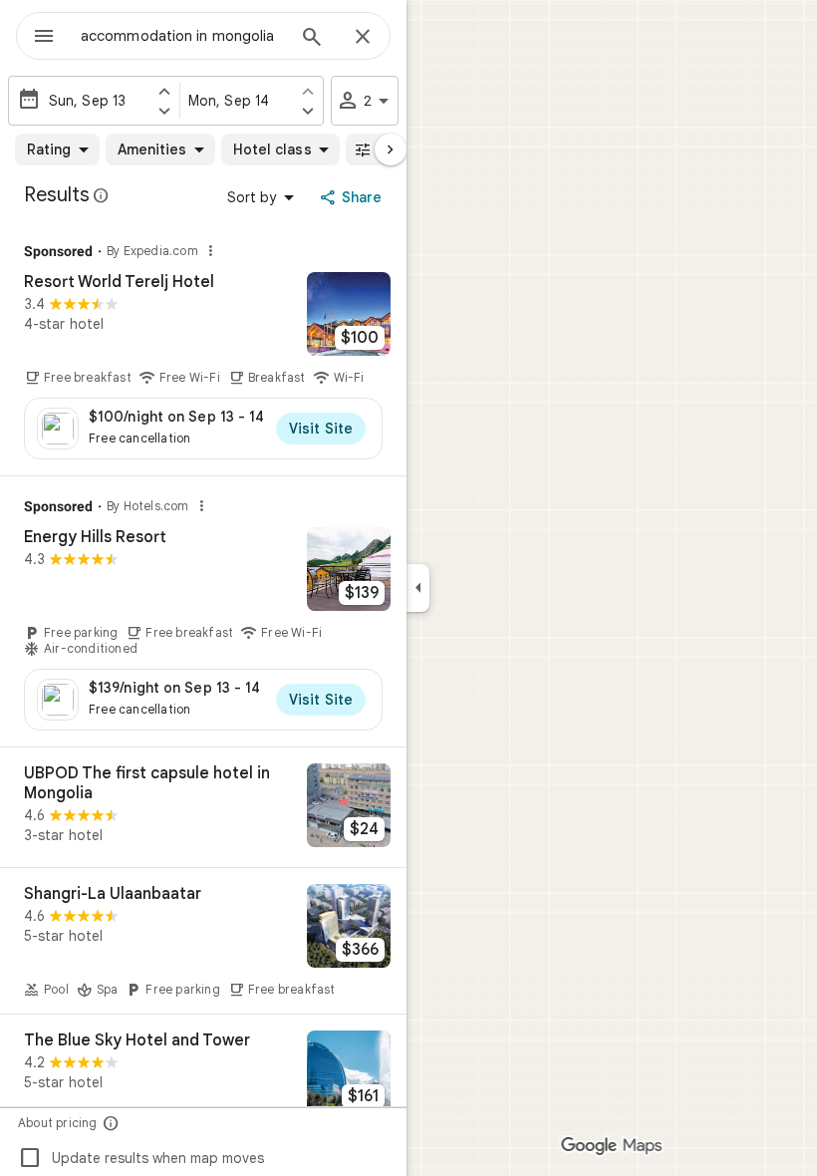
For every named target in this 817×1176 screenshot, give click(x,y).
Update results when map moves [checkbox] (141, 1158)
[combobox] (182, 36)
